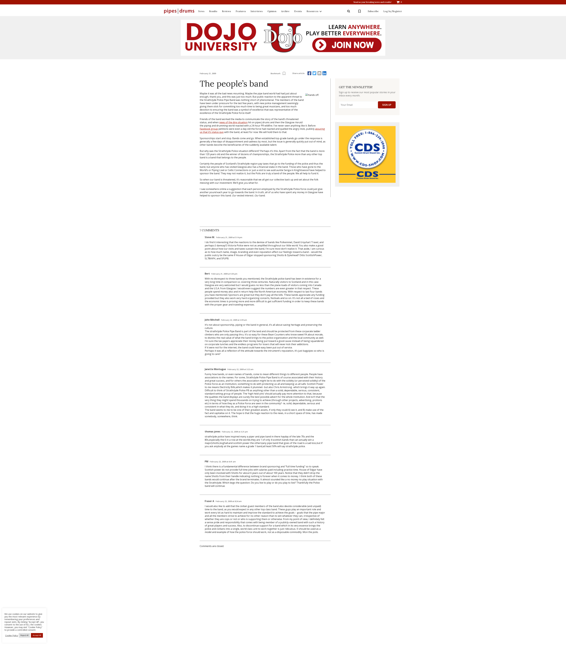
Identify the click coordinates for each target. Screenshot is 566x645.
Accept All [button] (37, 635)
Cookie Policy (11, 635)
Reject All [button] (24, 635)
